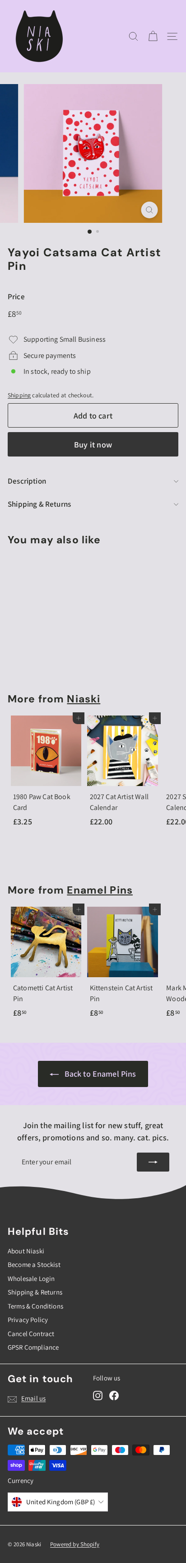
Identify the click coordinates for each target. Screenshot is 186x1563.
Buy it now (93, 444)
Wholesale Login (31, 1278)
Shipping (19, 395)
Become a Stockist (34, 1264)
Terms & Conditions (35, 1306)
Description (27, 481)
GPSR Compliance (33, 1347)
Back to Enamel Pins (100, 1074)
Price (16, 296)
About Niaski (26, 1251)
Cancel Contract (31, 1333)
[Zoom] (149, 210)
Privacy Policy (28, 1319)
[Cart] (152, 36)
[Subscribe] (153, 1162)
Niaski (83, 699)
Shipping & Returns (39, 504)
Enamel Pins (100, 890)
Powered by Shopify (74, 1544)
